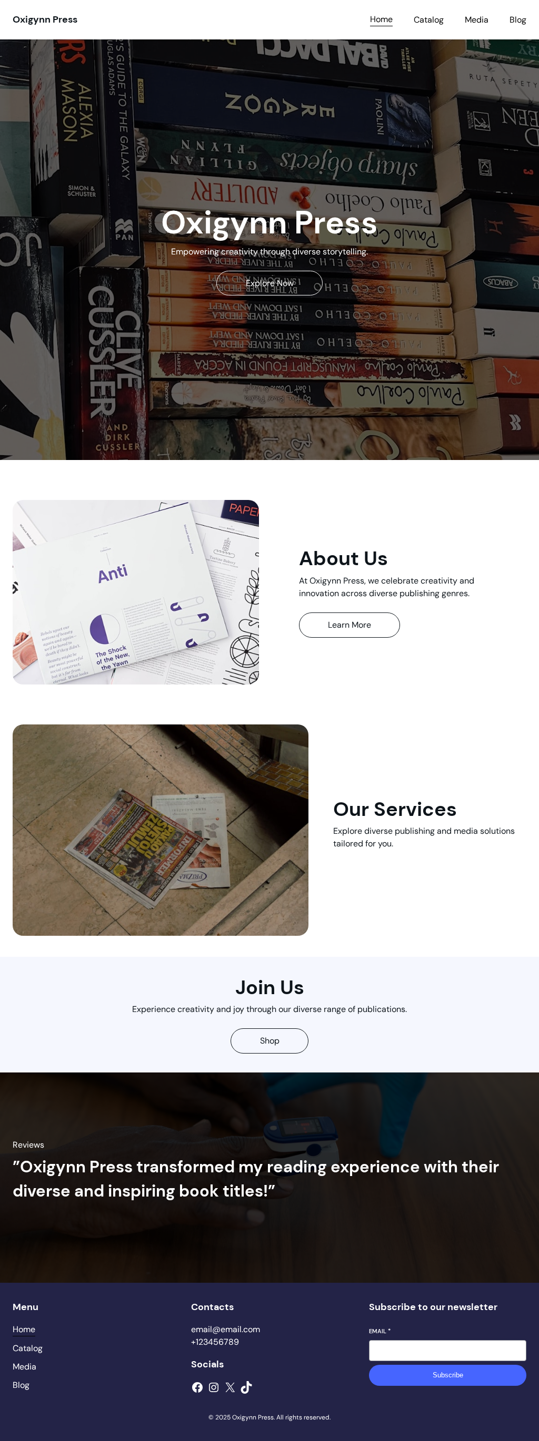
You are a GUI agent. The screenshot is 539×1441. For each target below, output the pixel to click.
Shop (270, 1040)
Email (380, 1331)
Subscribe (448, 1375)
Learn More (349, 624)
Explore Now (270, 283)
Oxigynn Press (45, 19)
